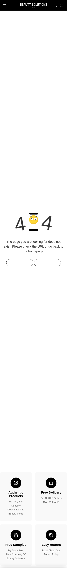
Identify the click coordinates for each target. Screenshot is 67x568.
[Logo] (33, 5)
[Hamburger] (4, 5)
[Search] (55, 5)
